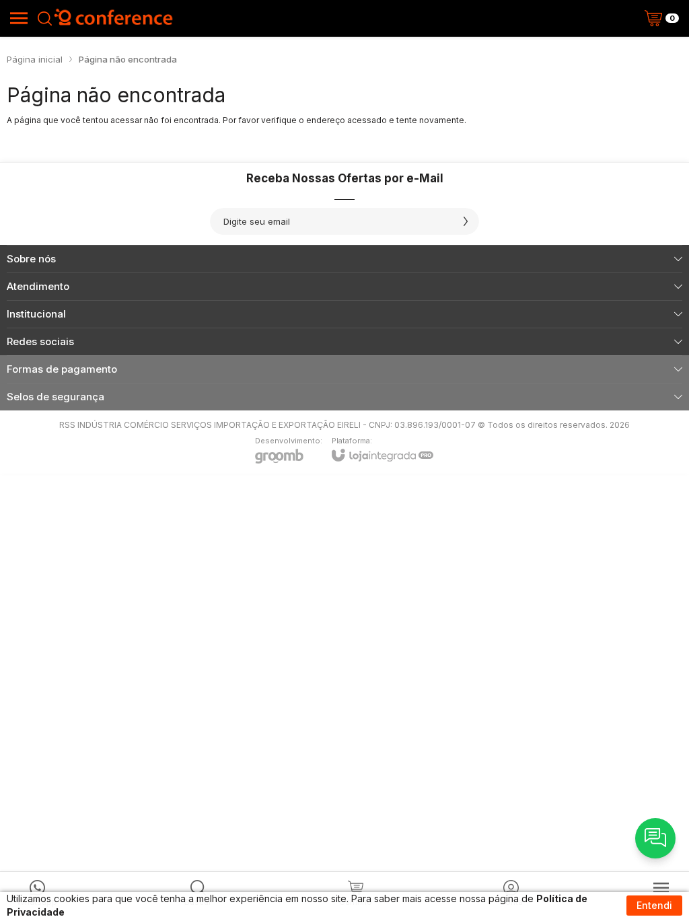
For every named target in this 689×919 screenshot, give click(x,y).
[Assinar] (465, 221)
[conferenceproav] (114, 18)
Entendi (654, 905)
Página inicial (35, 59)
